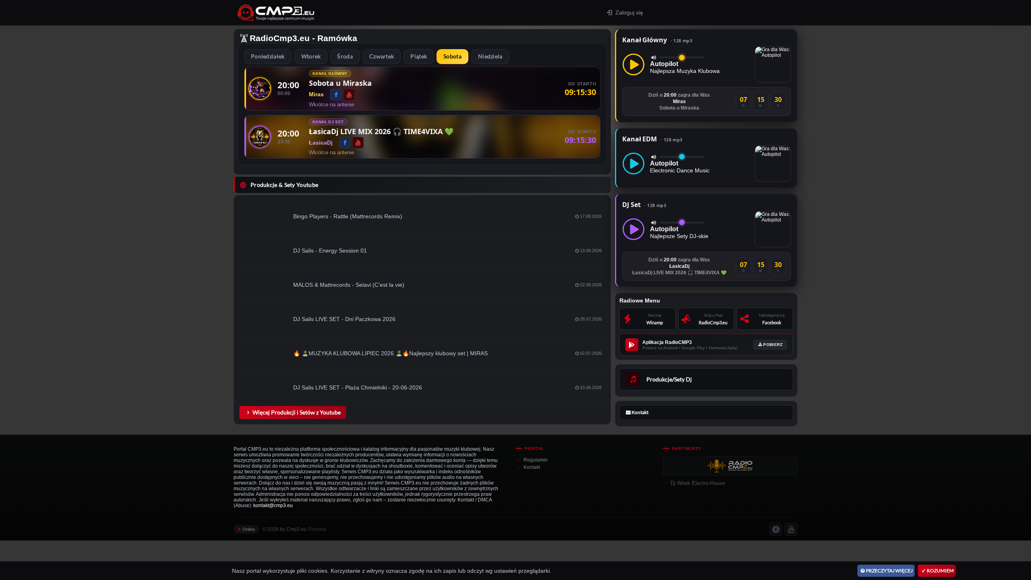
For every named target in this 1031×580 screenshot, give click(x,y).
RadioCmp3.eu (280, 38)
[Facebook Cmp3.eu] (775, 529)
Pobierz (773, 344)
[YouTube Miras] (349, 94)
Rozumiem (940, 571)
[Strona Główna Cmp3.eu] (346, 12)
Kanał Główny (657, 39)
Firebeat (317, 529)
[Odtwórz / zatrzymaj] (633, 64)
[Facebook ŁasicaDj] (344, 142)
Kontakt (532, 467)
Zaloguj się (629, 12)
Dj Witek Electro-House (698, 483)
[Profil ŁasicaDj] (259, 137)
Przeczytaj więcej (889, 571)
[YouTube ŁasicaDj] (358, 142)
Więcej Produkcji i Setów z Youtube (297, 412)
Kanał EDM (652, 139)
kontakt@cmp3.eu (273, 505)
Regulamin (536, 460)
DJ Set (644, 204)
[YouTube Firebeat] (791, 529)
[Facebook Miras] (336, 94)
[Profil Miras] (259, 88)
